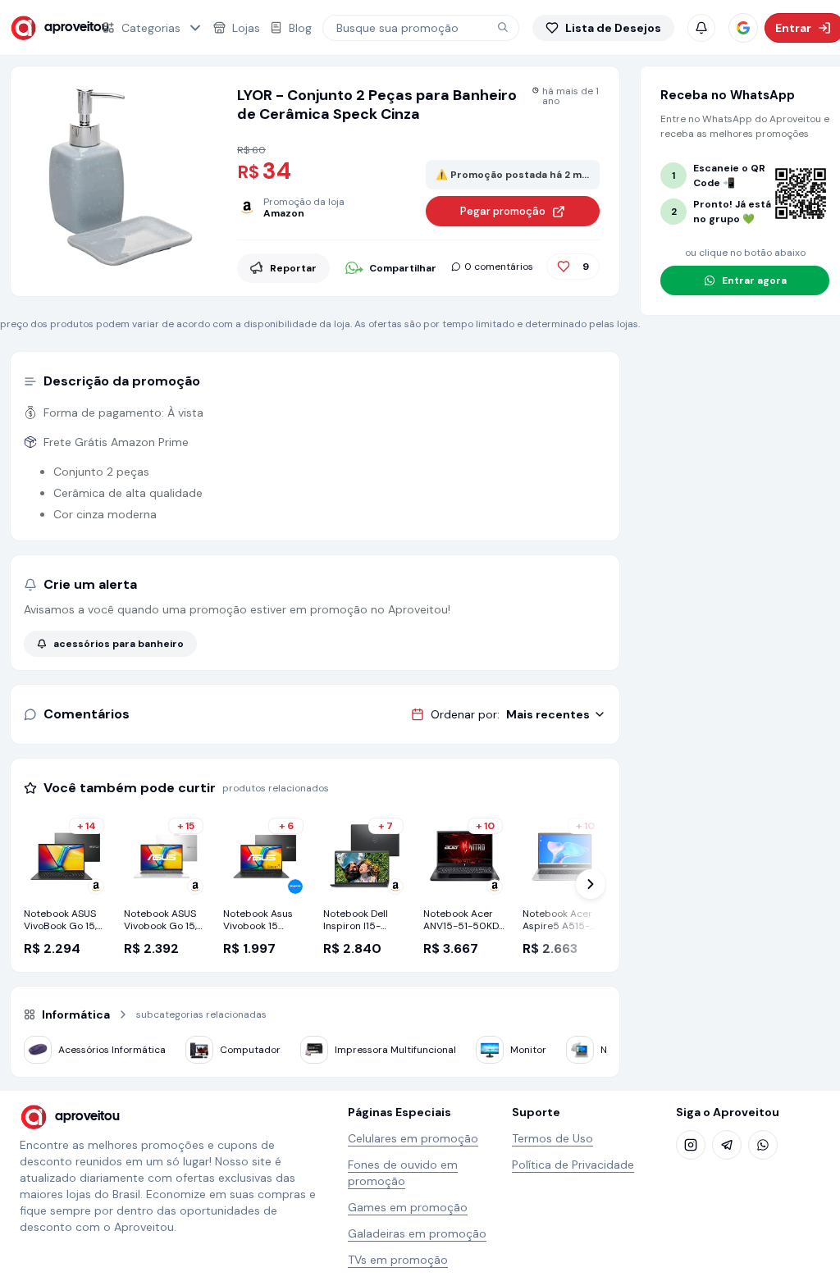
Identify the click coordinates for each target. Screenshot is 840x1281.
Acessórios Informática (112, 1049)
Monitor (528, 1049)
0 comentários (498, 266)
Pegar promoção (503, 211)
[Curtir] (563, 266)
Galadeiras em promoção (417, 1233)
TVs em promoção (398, 1259)
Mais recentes (548, 714)
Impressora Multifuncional (395, 1049)
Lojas (246, 28)
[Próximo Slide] (590, 884)
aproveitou (62, 27)
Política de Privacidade (573, 1164)
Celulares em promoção (413, 1138)
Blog (300, 28)
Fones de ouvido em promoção (403, 1172)
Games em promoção (408, 1207)
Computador (250, 1049)
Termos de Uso (552, 1138)
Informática (76, 1014)
